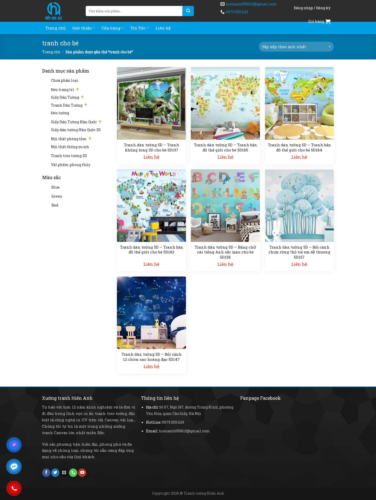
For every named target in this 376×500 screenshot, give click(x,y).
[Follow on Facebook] (46, 472)
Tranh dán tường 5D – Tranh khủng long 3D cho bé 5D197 (151, 147)
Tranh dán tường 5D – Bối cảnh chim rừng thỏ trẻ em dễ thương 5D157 (299, 252)
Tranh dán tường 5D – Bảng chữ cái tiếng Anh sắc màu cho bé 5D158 (225, 252)
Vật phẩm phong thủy (70, 164)
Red (54, 205)
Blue (55, 187)
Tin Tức (137, 27)
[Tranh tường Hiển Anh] (60, 11)
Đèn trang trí (62, 89)
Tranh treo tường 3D (69, 155)
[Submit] (188, 11)
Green (56, 196)
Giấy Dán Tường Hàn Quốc (74, 121)
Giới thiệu (82, 27)
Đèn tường (60, 112)
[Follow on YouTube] (82, 472)
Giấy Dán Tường (65, 97)
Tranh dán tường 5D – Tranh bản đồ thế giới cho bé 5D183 (151, 250)
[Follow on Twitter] (55, 472)
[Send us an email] (64, 472)
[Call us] (73, 472)
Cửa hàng (111, 27)
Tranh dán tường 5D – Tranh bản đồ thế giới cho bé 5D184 (299, 147)
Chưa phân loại (64, 80)
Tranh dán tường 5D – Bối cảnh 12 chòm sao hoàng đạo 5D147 (151, 357)
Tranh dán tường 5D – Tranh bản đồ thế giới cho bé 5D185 (225, 147)
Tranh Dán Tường (66, 105)
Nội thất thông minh (70, 146)
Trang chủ (55, 27)
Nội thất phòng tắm (69, 138)
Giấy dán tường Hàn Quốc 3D (76, 129)
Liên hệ (163, 27)
